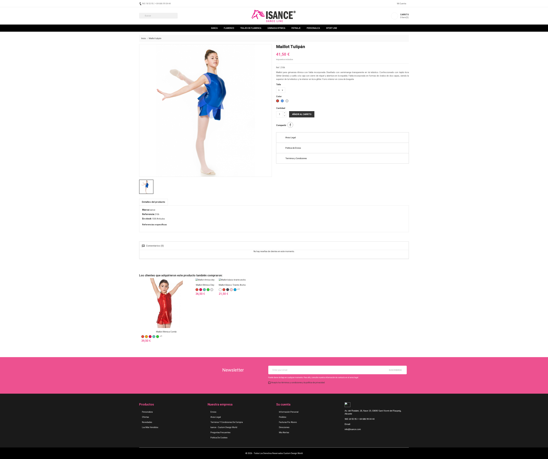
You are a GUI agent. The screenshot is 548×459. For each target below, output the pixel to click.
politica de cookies (218, 437)
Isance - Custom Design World (223, 427)
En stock (146, 218)
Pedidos (282, 417)
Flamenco (229, 28)
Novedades (147, 422)
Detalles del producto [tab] (153, 202)
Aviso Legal (215, 417)
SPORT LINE (331, 28)
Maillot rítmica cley (205, 285)
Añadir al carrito (301, 114)
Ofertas (145, 417)
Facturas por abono (288, 422)
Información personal (288, 412)
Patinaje (296, 28)
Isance (152, 210)
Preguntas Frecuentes (220, 432)
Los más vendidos (150, 427)
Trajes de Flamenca (250, 28)
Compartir (290, 125)
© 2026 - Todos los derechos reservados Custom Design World (274, 453)
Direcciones (284, 427)
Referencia (148, 214)
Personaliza (313, 28)
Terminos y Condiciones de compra (226, 422)
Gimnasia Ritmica (276, 28)
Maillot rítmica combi (166, 331)
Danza (214, 28)
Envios (213, 412)
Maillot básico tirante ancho (232, 285)
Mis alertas (284, 432)
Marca (145, 209)
